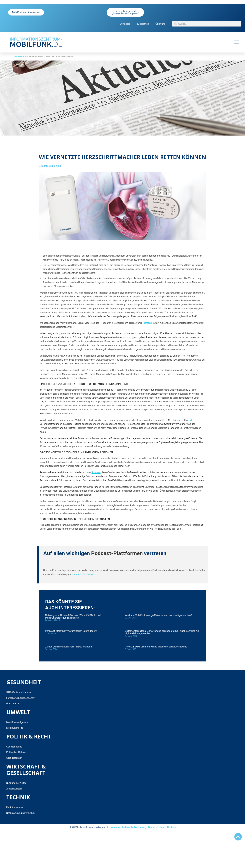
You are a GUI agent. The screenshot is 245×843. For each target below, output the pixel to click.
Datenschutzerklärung (134, 827)
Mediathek (143, 23)
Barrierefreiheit (156, 827)
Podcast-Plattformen (117, 553)
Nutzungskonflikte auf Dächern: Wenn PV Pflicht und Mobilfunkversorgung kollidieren (73, 616)
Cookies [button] (171, 827)
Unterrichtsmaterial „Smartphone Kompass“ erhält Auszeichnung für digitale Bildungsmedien (162, 632)
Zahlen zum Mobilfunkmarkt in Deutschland (68, 646)
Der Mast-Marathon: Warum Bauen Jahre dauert (71, 631)
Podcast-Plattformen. (84, 574)
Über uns (161, 23)
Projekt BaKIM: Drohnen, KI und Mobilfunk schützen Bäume (156, 646)
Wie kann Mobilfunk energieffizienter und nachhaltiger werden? (158, 615)
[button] (236, 42)
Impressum (113, 827)
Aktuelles (125, 23)
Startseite (18, 56)
